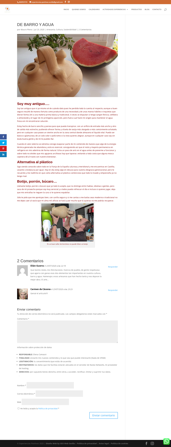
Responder (113, 266)
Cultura (59, 29)
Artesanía (50, 29)
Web (19, 402)
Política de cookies (119, 443)
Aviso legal (104, 443)
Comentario (23, 319)
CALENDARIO (94, 9)
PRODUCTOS (136, 9)
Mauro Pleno (26, 29)
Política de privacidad (48, 408)
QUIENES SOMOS (79, 9)
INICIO (66, 9)
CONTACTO (156, 9)
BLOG (147, 9)
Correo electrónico (26, 394)
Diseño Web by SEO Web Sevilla (60, 443)
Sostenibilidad (70, 29)
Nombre (21, 385)
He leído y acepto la (39, 408)
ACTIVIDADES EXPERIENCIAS (114, 9)
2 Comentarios (85, 29)
